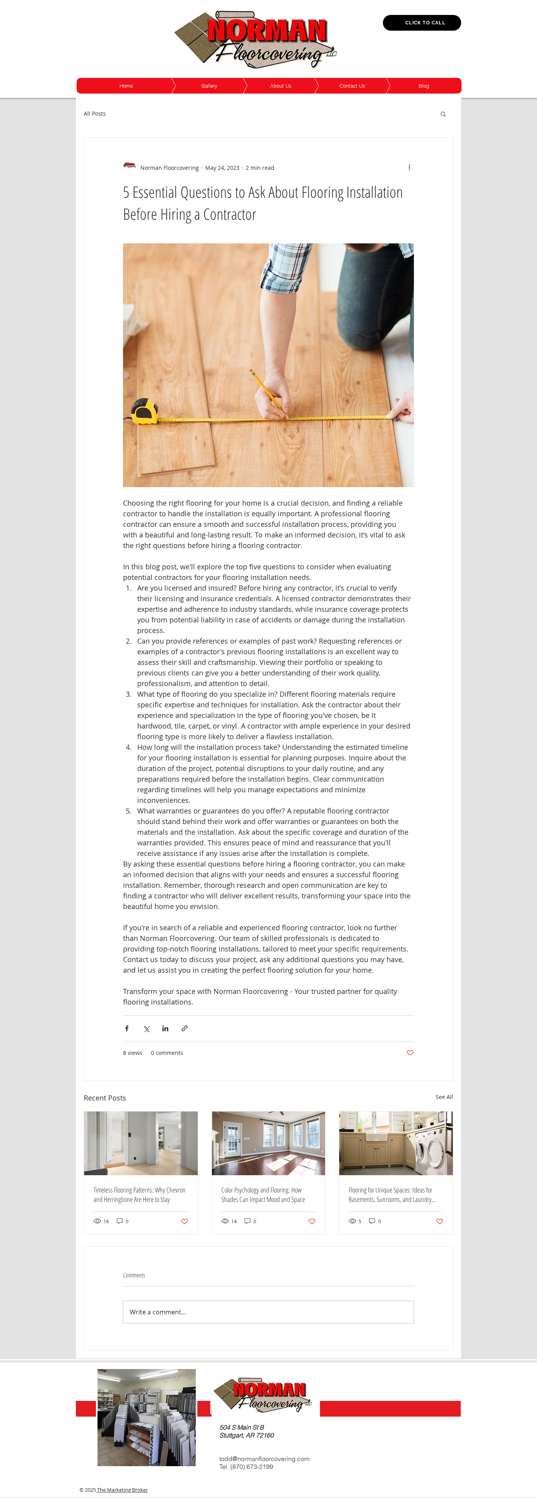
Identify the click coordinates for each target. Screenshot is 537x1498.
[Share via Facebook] (127, 1028)
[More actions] (409, 167)
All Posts (95, 113)
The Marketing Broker (122, 1489)
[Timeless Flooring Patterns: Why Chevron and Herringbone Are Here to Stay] (141, 1143)
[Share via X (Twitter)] (146, 1028)
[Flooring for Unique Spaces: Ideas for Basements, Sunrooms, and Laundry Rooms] (396, 1143)
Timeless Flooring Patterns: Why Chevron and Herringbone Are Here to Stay (140, 1194)
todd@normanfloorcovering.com (264, 1459)
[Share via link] (184, 1028)
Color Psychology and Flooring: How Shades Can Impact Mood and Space (263, 1194)
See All (444, 1096)
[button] (443, 113)
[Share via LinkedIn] (165, 1028)
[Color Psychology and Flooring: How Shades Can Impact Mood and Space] (269, 1143)
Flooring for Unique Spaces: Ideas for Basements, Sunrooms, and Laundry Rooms (390, 1194)
